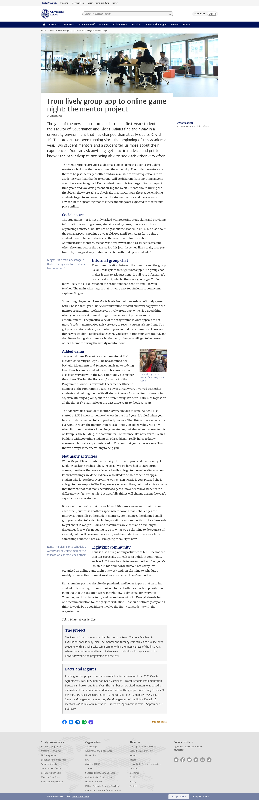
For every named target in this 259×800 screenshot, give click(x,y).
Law (87, 759)
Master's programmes (51, 751)
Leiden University (49, 3)
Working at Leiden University (143, 746)
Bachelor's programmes (52, 746)
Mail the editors (159, 722)
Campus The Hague (156, 24)
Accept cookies (178, 796)
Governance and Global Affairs (194, 126)
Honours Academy (93, 781)
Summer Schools (49, 764)
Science (88, 768)
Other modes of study (51, 768)
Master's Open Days (50, 777)
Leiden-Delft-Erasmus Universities (145, 764)
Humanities (90, 755)
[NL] (200, 14)
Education (69, 24)
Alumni (175, 24)
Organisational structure (98, 3)
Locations (134, 768)
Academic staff (87, 24)
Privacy (133, 781)
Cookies (133, 777)
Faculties (136, 24)
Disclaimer (134, 773)
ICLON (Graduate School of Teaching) (102, 786)
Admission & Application (52, 781)
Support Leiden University (141, 751)
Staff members (78, 3)
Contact (133, 786)
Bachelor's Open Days (51, 773)
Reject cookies (202, 796)
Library (115, 3)
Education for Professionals (53, 759)
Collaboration (120, 24)
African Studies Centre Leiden (98, 777)
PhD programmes (49, 755)
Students (64, 3)
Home (43, 30)
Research (54, 24)
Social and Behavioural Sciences (100, 773)
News (52, 30)
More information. (80, 796)
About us (104, 24)
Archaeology (91, 746)
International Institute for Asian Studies (103, 790)
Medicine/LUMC (92, 764)
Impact (133, 759)
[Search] (169, 13)
